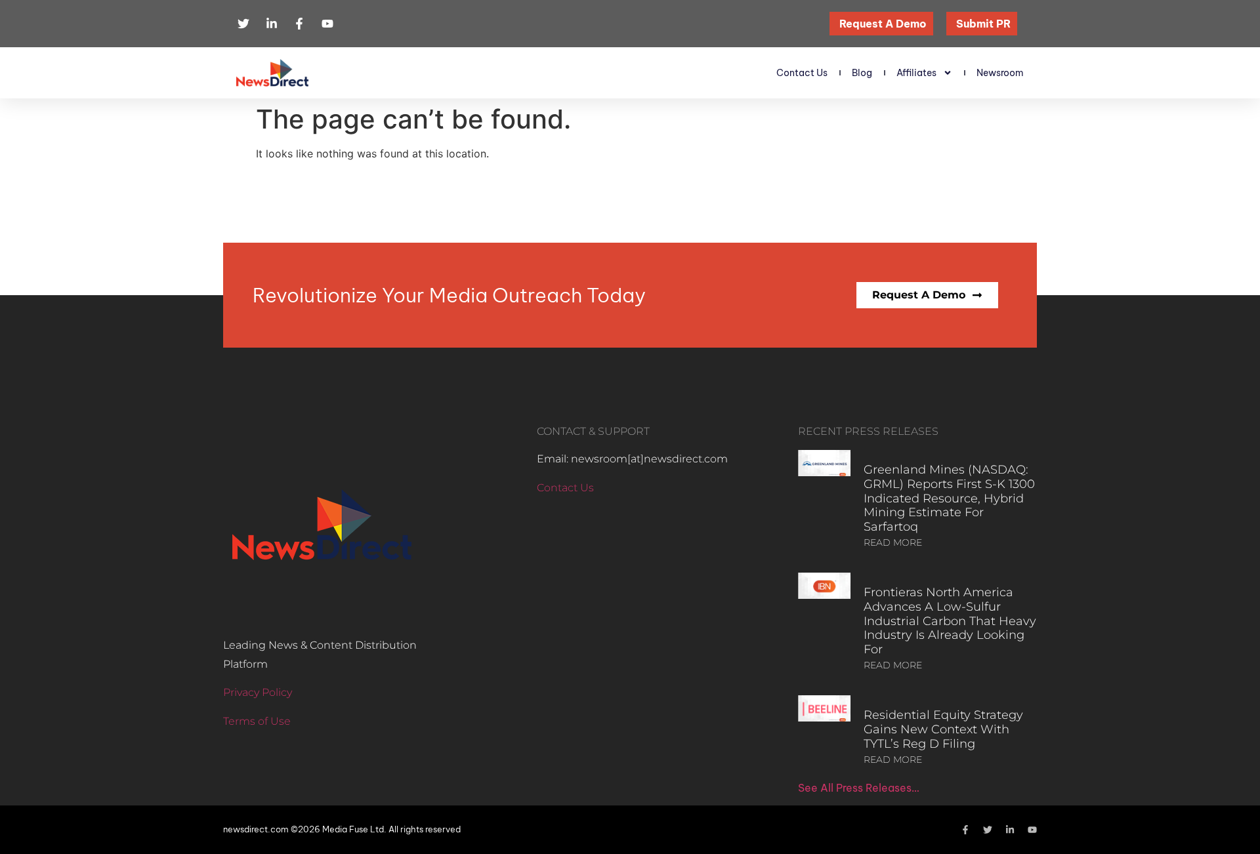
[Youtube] (1032, 829)
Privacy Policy (257, 692)
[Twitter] (987, 829)
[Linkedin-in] (1010, 829)
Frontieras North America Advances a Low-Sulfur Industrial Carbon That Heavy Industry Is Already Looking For (950, 620)
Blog (862, 73)
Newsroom (1000, 73)
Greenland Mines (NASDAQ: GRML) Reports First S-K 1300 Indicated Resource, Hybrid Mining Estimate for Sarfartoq (949, 497)
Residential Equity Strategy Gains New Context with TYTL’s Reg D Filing (943, 729)
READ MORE (893, 542)
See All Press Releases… (858, 787)
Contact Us (802, 73)
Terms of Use (257, 721)
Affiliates (916, 73)
